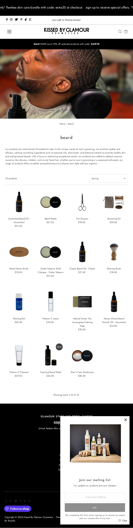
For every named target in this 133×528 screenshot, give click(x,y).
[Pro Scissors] (82, 202)
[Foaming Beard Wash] (50, 355)
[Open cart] (126, 31)
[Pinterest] (21, 20)
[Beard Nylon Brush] (19, 252)
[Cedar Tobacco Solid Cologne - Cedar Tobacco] (50, 252)
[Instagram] (11, 20)
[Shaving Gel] (19, 302)
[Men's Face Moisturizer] (82, 355)
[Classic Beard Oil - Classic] (82, 252)
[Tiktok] (26, 20)
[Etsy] (30, 20)
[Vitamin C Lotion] (50, 302)
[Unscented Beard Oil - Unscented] (19, 202)
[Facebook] (6, 20)
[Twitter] (16, 20)
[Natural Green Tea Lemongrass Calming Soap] (82, 302)
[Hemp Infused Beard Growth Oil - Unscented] (114, 302)
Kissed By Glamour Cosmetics (39, 517)
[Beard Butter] (50, 202)
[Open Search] (120, 31)
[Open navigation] (19, 31)
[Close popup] (125, 420)
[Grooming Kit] (114, 202)
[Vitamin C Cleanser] (19, 355)
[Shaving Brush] (114, 252)
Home (62, 123)
